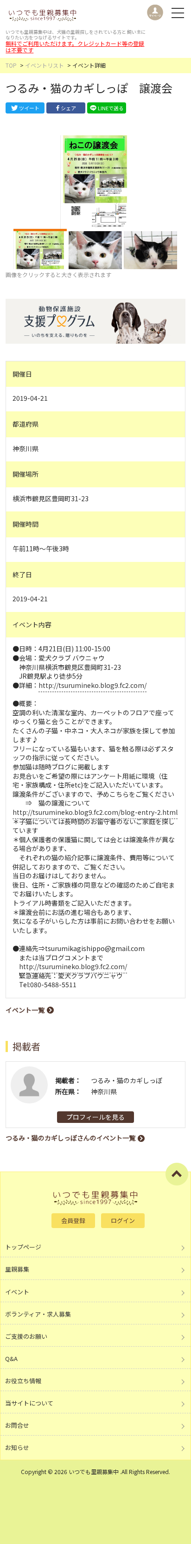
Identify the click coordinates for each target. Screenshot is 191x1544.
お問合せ (17, 1425)
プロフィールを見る (95, 1117)
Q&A (11, 1358)
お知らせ (17, 1447)
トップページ (23, 1246)
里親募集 (17, 1269)
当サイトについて (29, 1403)
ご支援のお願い (26, 1336)
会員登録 (73, 1220)
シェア (68, 108)
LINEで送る (111, 108)
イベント (17, 1291)
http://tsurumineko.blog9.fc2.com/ (92, 685)
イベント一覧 (25, 1010)
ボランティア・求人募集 (38, 1314)
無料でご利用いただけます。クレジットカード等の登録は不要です (75, 46)
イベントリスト (44, 65)
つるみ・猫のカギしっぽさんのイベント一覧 (70, 1137)
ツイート (29, 108)
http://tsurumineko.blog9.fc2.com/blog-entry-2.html (95, 812)
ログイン (123, 1220)
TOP (11, 65)
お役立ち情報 (23, 1380)
